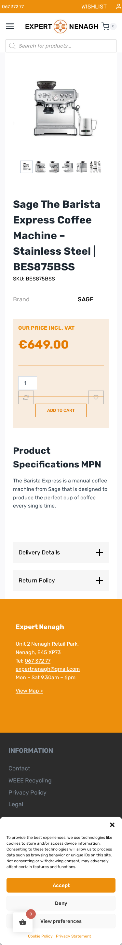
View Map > (29, 691)
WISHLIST (94, 6)
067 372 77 (37, 661)
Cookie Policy (40, 936)
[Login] (118, 6)
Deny (61, 903)
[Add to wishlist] (96, 397)
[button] (112, 825)
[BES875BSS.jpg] (61, 110)
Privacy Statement (73, 936)
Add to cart (61, 410)
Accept (61, 885)
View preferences (61, 921)
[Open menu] (13, 26)
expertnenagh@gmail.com (48, 669)
